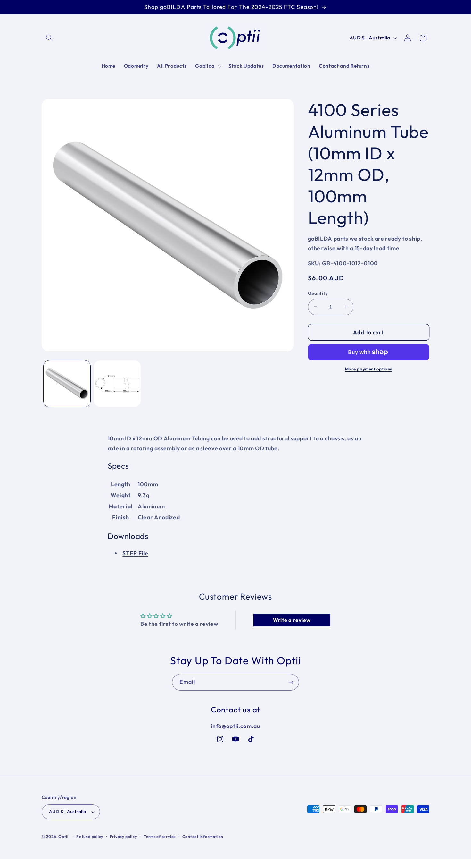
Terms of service (160, 836)
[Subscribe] (291, 682)
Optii (63, 836)
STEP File (135, 553)
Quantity (318, 293)
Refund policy (89, 836)
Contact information (202, 836)
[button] (49, 38)
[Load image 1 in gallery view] (67, 383)
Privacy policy (123, 836)
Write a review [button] (291, 620)
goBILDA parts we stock (341, 238)
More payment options (368, 368)
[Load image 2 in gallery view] (117, 383)
